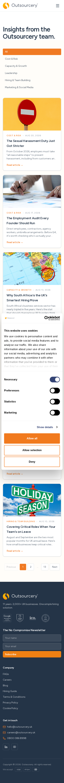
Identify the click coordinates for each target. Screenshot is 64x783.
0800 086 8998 (16, 738)
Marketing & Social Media (19, 87)
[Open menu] (57, 5)
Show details (45, 427)
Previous (11, 566)
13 (45, 566)
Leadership (11, 73)
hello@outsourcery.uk (19, 726)
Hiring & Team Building (17, 80)
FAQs (6, 674)
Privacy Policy (10, 702)
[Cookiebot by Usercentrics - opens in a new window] (45, 318)
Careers (7, 679)
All (6, 51)
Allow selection (32, 450)
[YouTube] (14, 747)
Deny (32, 461)
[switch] (55, 390)
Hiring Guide (10, 691)
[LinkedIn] (6, 747)
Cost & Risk (11, 58)
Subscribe (10, 654)
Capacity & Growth (16, 65)
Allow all (32, 438)
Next (54, 566)
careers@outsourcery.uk (21, 732)
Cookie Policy (10, 708)
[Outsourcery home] (20, 5)
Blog (5, 685)
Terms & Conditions (14, 696)
